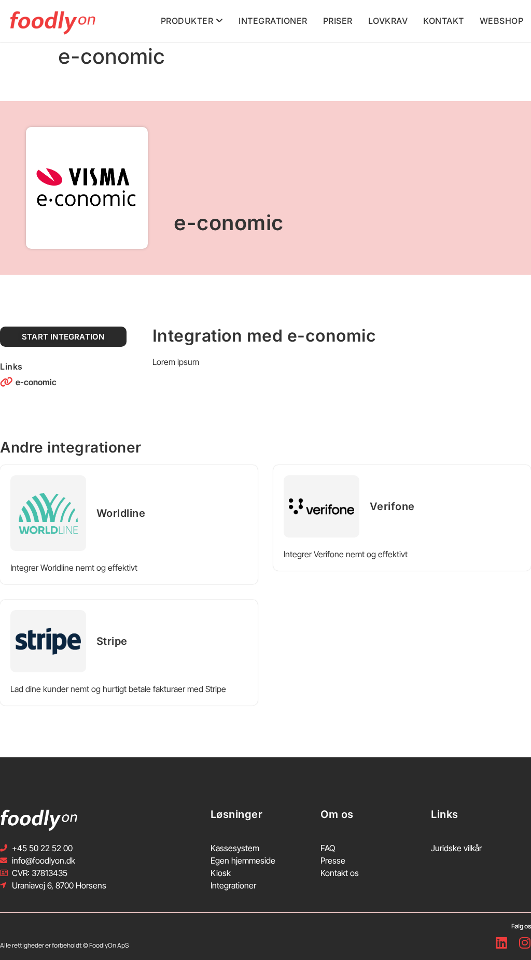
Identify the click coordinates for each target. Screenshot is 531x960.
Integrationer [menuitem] (273, 21)
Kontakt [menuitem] (443, 21)
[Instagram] (524, 943)
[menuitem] (192, 21)
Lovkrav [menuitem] (388, 21)
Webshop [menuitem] (502, 21)
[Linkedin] (501, 943)
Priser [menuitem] (338, 21)
